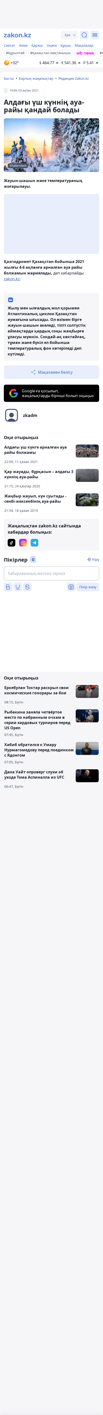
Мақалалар (84, 45)
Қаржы (37, 45)
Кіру (95, 559)
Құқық (66, 45)
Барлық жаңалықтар (36, 78)
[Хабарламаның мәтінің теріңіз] (51, 573)
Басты (9, 78)
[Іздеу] (84, 35)
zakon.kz (12, 278)
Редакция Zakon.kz (73, 78)
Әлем (23, 45)
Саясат (9, 45)
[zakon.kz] (17, 35)
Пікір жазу (87, 587)
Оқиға (52, 45)
